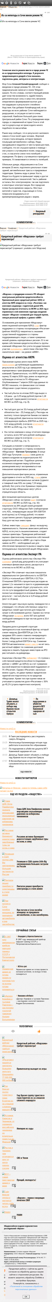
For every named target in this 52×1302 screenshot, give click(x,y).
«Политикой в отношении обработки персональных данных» (26, 1288)
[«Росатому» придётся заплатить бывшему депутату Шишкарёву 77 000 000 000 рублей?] (8, 1093)
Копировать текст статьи (29, 3)
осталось (19, 615)
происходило (8, 364)
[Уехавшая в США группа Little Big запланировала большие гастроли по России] (8, 888)
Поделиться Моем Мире (6, 3)
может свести (31, 644)
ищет (33, 500)
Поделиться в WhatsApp (15, 3)
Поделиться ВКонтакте (2, 3)
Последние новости (26, 731)
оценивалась (16, 349)
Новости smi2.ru (7, 728)
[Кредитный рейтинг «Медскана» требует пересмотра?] (8, 1068)
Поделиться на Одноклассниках (11, 3)
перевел (26, 454)
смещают (25, 525)
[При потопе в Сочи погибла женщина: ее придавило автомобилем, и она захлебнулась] (8, 936)
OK (26, 1297)
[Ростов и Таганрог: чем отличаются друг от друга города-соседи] (8, 1182)
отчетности (42, 399)
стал (37, 325)
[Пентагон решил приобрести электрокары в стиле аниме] (8, 912)
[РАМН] (8, 1239)
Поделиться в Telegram (24, 3)
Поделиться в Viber (20, 3)
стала (37, 477)
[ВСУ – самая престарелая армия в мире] (8, 1204)
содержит (6, 561)
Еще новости (26, 771)
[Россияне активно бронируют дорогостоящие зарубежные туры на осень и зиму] (8, 863)
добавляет (32, 658)
